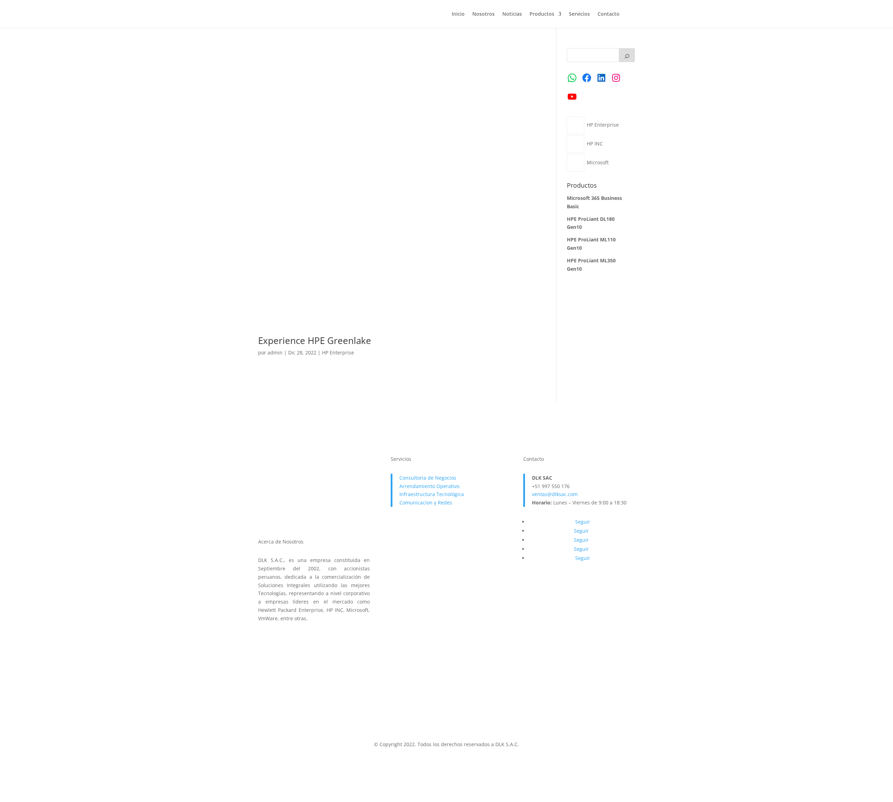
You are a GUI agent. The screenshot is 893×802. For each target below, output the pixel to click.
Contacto (609, 14)
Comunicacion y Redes (425, 502)
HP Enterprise (338, 352)
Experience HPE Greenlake (314, 340)
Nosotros (483, 14)
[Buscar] (627, 55)
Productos (542, 14)
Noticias (512, 14)
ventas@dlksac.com (555, 494)
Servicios (579, 14)
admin (275, 352)
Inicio (458, 14)
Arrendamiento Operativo (429, 486)
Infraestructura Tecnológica (431, 494)
